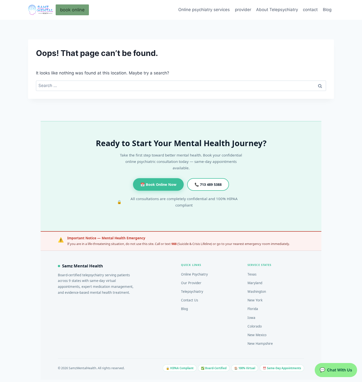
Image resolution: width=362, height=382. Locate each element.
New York (255, 300)
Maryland (254, 283)
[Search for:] (181, 85)
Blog (327, 9)
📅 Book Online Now (158, 184)
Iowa (251, 317)
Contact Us (189, 300)
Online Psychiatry (194, 274)
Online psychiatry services (204, 9)
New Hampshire (260, 343)
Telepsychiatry (192, 291)
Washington (256, 291)
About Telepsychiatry (277, 9)
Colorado (254, 326)
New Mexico (256, 335)
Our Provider (191, 283)
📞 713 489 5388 (208, 184)
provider (243, 9)
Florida (252, 309)
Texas (251, 274)
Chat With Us (336, 369)
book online (72, 9)
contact (310, 9)
